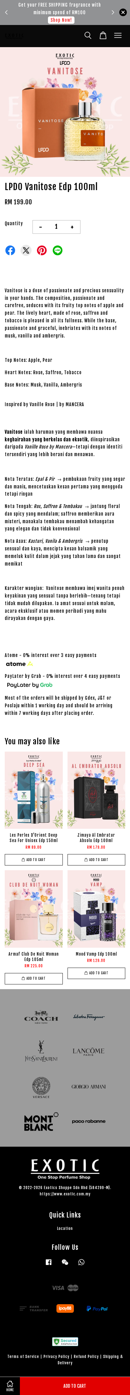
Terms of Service (23, 1356)
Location (65, 1228)
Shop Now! (61, 20)
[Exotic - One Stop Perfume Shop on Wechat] (65, 1265)
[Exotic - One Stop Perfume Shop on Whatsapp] (81, 1265)
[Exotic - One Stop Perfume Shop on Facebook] (48, 1265)
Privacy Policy (56, 1356)
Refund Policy (86, 1356)
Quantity (14, 223)
